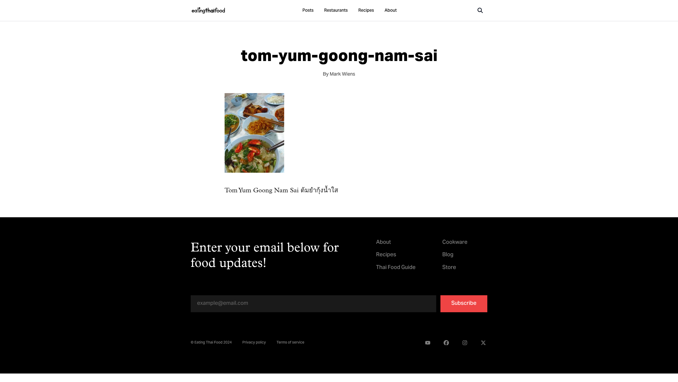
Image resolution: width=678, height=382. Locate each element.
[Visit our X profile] (483, 342)
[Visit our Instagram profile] (465, 342)
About (391, 10)
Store (449, 268)
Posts (308, 10)
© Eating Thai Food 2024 (211, 343)
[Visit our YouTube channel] (427, 342)
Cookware (454, 242)
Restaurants (336, 10)
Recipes (366, 10)
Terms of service (290, 343)
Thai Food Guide (396, 268)
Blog (447, 255)
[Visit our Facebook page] (446, 342)
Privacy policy (254, 343)
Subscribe (463, 303)
